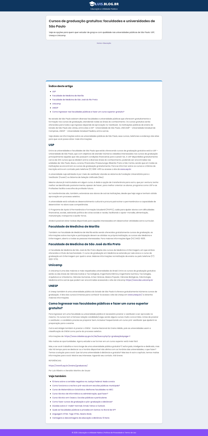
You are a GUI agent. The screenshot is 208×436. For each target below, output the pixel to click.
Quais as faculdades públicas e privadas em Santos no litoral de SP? (84, 409)
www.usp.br (125, 169)
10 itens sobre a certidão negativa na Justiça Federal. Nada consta (83, 381)
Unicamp (56, 103)
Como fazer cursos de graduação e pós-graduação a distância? (82, 401)
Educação (107, 43)
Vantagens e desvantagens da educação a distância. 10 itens (80, 417)
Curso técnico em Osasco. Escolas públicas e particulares (79, 397)
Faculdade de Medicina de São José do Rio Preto (75, 99)
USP (54, 91)
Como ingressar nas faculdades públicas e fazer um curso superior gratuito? (88, 111)
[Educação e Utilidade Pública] (104, 5)
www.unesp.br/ (135, 294)
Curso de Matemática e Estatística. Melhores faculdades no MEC (82, 389)
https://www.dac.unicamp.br (139, 280)
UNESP (55, 107)
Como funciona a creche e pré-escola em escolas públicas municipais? (86, 385)
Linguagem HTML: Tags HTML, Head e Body (72, 414)
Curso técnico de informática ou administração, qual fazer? (80, 393)
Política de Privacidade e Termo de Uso (120, 433)
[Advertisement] (104, 62)
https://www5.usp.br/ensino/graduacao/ (68, 365)
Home (99, 43)
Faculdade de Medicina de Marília (68, 95)
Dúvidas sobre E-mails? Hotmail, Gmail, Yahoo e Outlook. (78, 405)
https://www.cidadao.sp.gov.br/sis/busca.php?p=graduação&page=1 (97, 336)
